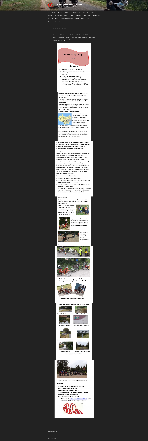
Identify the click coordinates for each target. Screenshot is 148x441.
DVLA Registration (58, 15)
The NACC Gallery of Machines (66, 18)
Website (82, 18)
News (88, 18)
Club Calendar (85, 12)
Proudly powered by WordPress (53, 438)
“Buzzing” (54, 12)
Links (72, 15)
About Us (60, 12)
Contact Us (50, 15)
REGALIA (57, 18)
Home (49, 12)
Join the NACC (66, 15)
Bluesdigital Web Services (52, 431)
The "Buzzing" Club (70, 4)
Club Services (93, 12)
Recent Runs (50, 18)
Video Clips (77, 18)
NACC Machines (87, 15)
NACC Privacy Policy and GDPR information (72, 12)
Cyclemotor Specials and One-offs (54, 21)
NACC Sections (96, 15)
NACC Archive (78, 15)
